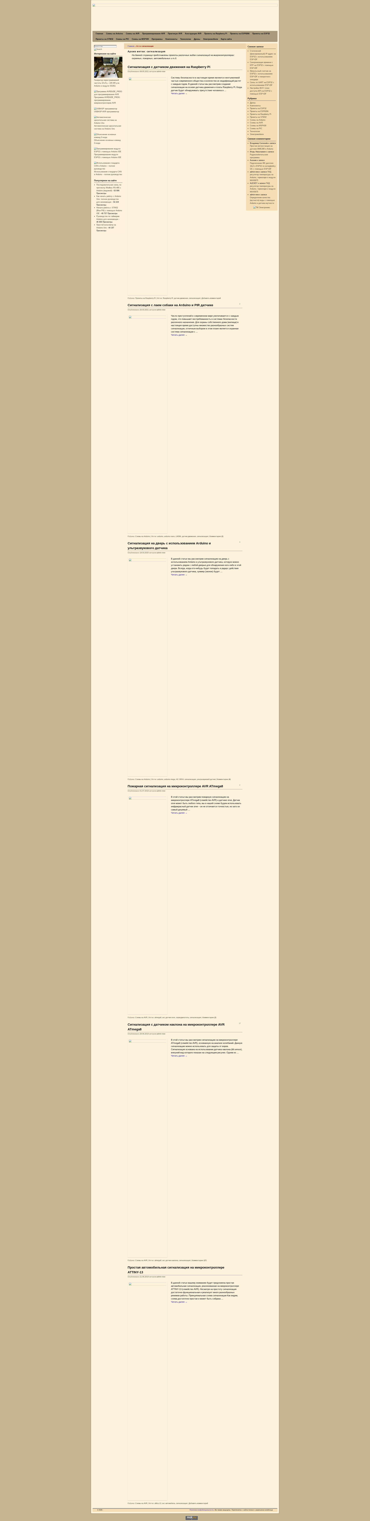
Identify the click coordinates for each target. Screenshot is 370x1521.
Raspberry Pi (168, 298)
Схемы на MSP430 (140, 39)
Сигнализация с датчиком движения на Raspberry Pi (169, 67)
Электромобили (210, 39)
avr (163, 1017)
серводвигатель (182, 1017)
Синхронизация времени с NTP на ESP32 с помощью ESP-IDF (261, 65)
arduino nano (169, 536)
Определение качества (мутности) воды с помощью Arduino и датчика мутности (262, 200)
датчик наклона (171, 1260)
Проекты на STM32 (104, 39)
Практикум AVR (175, 33)
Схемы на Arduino (114, 33)
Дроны (197, 39)
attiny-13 (158, 1503)
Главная (99, 33)
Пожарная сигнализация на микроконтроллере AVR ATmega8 (175, 786)
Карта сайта (226, 39)
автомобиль (170, 1503)
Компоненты (171, 39)
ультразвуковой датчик (206, 779)
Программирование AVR (153, 33)
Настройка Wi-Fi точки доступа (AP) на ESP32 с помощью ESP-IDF (261, 91)
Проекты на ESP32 (261, 33)
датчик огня (170, 1017)
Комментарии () (216, 536)
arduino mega (169, 779)
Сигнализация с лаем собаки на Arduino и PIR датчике (170, 305)
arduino (160, 536)
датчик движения (181, 298)
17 (240, 1023)
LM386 (178, 536)
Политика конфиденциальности (201, 1510)
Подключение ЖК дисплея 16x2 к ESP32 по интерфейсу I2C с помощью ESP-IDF (263, 166)
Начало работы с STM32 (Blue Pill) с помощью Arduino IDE (109, 210)
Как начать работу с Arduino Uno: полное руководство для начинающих (108, 199)
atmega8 (158, 1017)
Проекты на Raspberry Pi (215, 33)
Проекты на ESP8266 (239, 33)
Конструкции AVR (193, 33)
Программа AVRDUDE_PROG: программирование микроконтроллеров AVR (107, 100)
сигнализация (194, 298)
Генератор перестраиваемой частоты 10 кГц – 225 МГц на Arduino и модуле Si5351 (106, 83)
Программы (157, 39)
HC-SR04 (180, 779)
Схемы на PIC (122, 39)
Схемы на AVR (132, 33)
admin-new (161, 71)
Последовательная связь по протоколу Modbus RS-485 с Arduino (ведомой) (108, 188)
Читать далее (179, 93)
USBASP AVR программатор (106, 111)
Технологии (185, 39)
